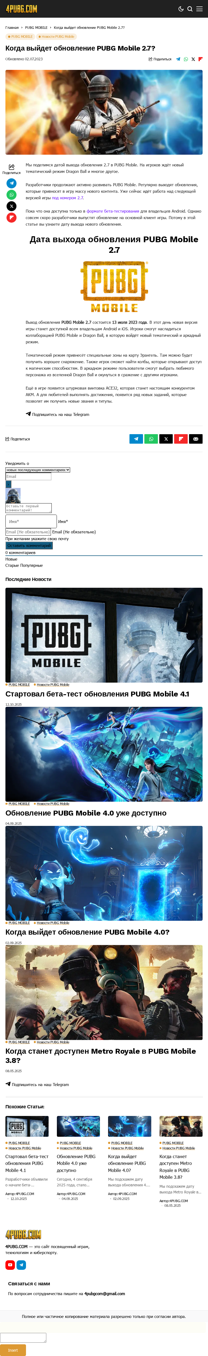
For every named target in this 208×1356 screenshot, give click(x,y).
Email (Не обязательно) (74, 531)
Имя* (63, 521)
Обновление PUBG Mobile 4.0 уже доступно (85, 812)
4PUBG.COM (25, 1194)
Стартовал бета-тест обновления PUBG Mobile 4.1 (97, 693)
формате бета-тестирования (113, 211)
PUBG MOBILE (36, 27)
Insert (13, 1350)
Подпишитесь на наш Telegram (60, 414)
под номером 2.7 (67, 197)
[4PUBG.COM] (21, 9)
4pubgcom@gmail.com (104, 1293)
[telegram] (21, 1265)
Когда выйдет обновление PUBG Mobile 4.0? (87, 932)
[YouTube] (10, 1265)
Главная (12, 27)
